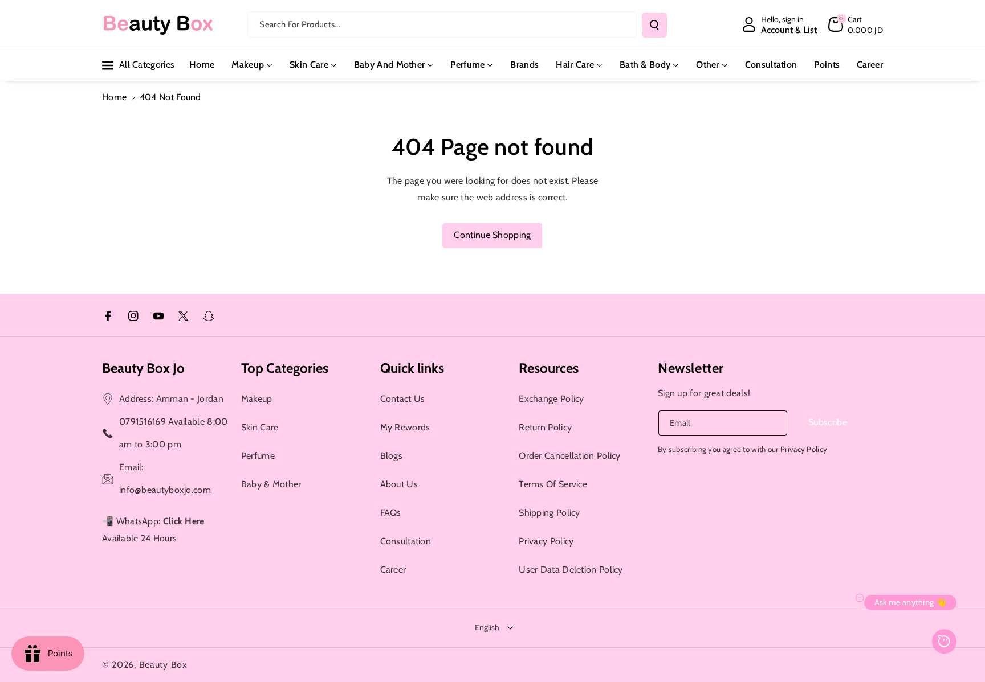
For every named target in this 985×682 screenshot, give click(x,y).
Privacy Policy (546, 541)
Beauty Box (163, 664)
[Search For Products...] (654, 25)
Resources (549, 368)
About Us (399, 484)
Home (114, 97)
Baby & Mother (271, 484)
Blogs (391, 455)
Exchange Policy (551, 398)
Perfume (467, 64)
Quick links (412, 368)
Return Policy (545, 427)
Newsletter (691, 368)
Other (707, 64)
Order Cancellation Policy (570, 455)
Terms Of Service (553, 484)
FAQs (390, 512)
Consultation (406, 541)
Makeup (247, 64)
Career (393, 569)
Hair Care (575, 64)
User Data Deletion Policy (571, 569)
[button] (855, 24)
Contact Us (402, 398)
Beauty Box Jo (143, 368)
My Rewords (405, 427)
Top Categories (284, 368)
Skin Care (309, 64)
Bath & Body (645, 64)
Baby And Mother (389, 64)
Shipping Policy (549, 512)
